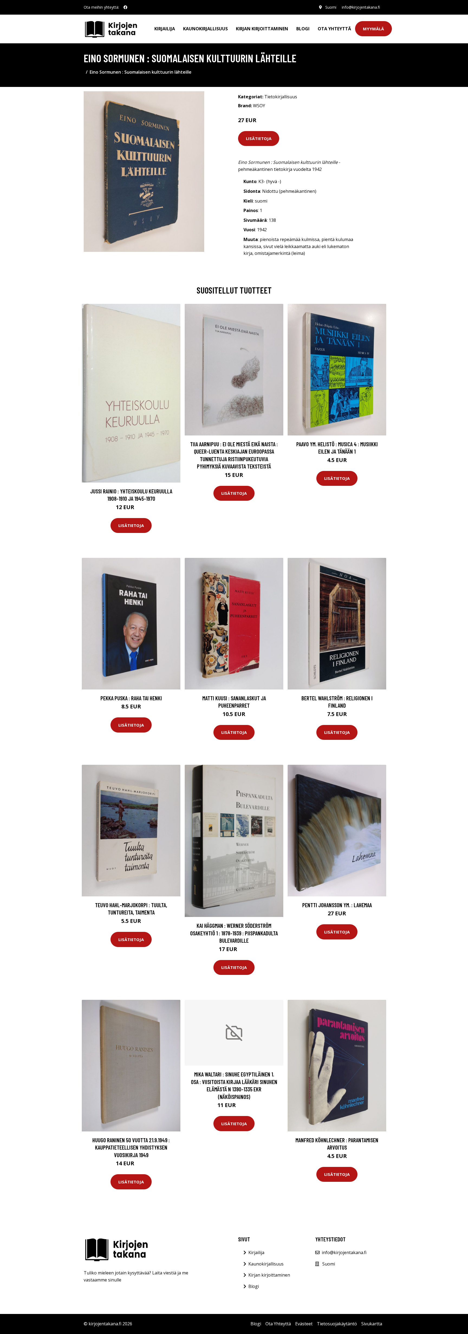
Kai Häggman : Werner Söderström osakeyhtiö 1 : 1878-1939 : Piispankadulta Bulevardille (234, 933)
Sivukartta (371, 1324)
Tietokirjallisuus (280, 97)
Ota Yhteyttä (334, 29)
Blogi (303, 29)
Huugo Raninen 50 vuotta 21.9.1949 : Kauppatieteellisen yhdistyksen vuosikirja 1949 (131, 1147)
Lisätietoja (258, 138)
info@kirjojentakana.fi (361, 7)
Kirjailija (164, 29)
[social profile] (125, 7)
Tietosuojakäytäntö (337, 1324)
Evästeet (304, 1324)
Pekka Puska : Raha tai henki (131, 698)
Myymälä (373, 28)
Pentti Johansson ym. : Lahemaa (337, 905)
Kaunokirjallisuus (205, 29)
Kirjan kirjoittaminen (262, 29)
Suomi (330, 7)
